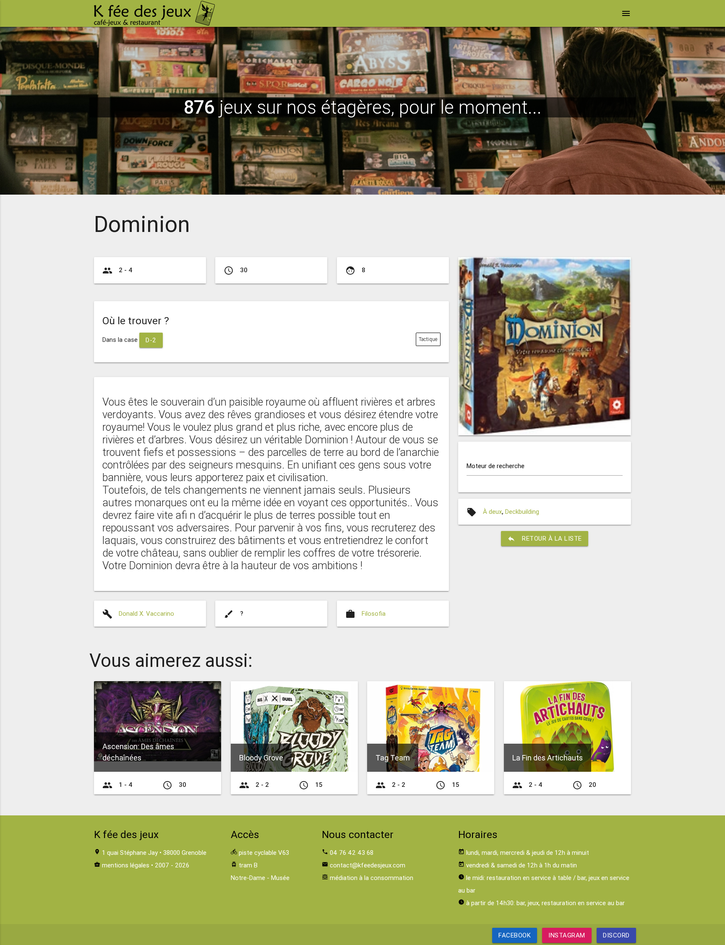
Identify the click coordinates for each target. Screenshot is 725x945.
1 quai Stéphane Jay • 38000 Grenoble (154, 852)
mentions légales (125, 865)
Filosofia (374, 613)
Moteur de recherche (495, 466)
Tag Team (393, 758)
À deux (492, 511)
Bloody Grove (261, 758)
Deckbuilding (522, 511)
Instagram (566, 935)
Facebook (514, 935)
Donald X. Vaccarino (146, 613)
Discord (616, 935)
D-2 (151, 340)
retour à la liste (544, 538)
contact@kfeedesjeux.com (367, 865)
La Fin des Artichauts (547, 758)
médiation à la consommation (371, 878)
